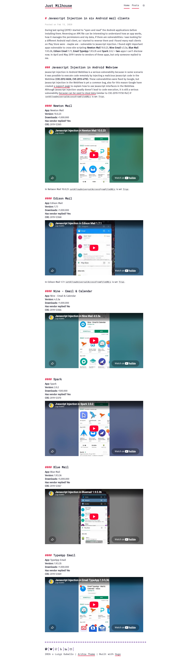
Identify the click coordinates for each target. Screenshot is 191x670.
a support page (62, 86)
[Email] (71, 649)
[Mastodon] (46, 649)
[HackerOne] (61, 649)
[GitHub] (56, 649)
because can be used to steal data (77, 93)
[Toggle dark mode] (143, 5)
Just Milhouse (58, 5)
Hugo (118, 654)
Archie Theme (86, 654)
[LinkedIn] (66, 649)
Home (127, 5)
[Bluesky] (51, 649)
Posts (135, 5)
